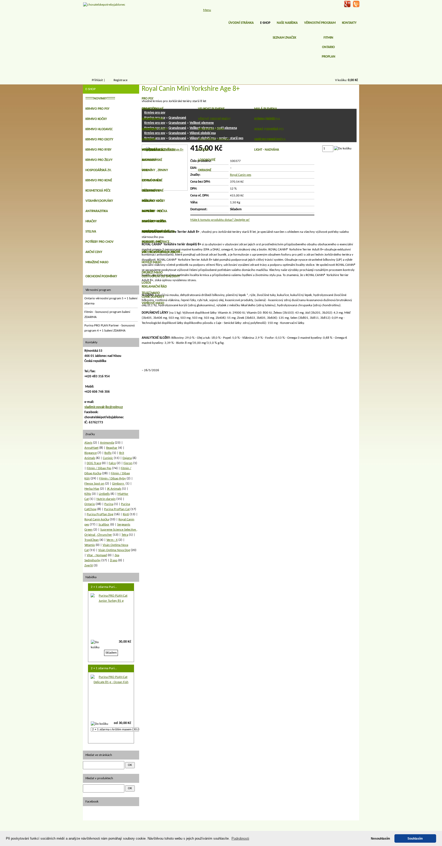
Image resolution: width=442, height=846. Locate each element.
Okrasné (204, 170)
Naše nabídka (287, 23)
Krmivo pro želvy (99, 160)
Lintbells (104, 494)
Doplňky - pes (152, 201)
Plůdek (203, 149)
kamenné (149, 231)
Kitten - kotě (263, 119)
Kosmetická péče (97, 190)
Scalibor (103, 524)
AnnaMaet (91, 447)
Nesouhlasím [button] (380, 838)
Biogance (90, 453)
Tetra (124, 534)
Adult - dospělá (266, 129)
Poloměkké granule (213, 139)
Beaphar (111, 447)
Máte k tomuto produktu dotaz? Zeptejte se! (220, 220)
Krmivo (147, 129)
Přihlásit (97, 80)
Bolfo (108, 453)
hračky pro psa (154, 221)
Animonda (107, 442)
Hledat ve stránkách (98, 755)
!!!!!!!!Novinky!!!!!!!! (100, 98)
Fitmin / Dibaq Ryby (112, 478)
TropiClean (91, 540)
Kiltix (87, 494)
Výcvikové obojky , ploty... (162, 252)
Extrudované (152, 180)
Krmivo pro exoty (99, 139)
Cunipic (108, 458)
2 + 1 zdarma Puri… (104, 587)
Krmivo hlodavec (99, 129)
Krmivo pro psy (97, 109)
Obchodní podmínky (101, 276)
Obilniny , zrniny (155, 170)
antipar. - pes (152, 211)
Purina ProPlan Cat (117, 509)
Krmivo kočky (96, 119)
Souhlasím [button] (415, 838)
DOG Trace (94, 463)
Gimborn (118, 483)
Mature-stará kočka (270, 139)
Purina (108, 504)
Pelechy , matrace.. (156, 242)
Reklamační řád (154, 286)
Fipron (128, 463)
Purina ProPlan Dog (100, 514)
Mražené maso (96, 262)
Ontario (328, 47)
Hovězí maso (151, 262)
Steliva (90, 231)
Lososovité (206, 160)
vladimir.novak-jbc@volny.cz (103, 407)
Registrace (120, 80)
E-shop (265, 23)
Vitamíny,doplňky (99, 201)
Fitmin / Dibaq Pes (99, 468)
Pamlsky (148, 139)
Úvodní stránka (241, 23)
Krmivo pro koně (98, 180)
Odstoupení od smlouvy (161, 276)
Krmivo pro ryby (98, 149)
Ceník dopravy (153, 297)
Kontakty (349, 23)
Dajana (127, 458)
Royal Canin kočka (96, 519)
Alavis (88, 442)
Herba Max (91, 488)
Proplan (328, 56)
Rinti (126, 514)
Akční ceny (93, 252)
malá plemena (265, 109)
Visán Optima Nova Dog (114, 550)
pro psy (147, 98)
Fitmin (328, 37)
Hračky (91, 221)
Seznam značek (284, 37)
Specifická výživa (211, 129)
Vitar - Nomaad (97, 555)
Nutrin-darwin (106, 499)
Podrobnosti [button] (240, 838)
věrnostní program (320, 23)
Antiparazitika (96, 211)
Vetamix (89, 545)
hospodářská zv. (98, 170)
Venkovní (149, 149)
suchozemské (152, 160)
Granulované (152, 109)
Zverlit (88, 565)
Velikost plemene (211, 109)
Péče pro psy (151, 190)
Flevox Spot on (94, 483)
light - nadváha (266, 149)
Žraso (113, 560)
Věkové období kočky (214, 119)
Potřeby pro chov (99, 242)
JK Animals (114, 488)
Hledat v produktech (99, 778)
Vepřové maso (153, 303)
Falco (112, 463)
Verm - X (112, 540)
